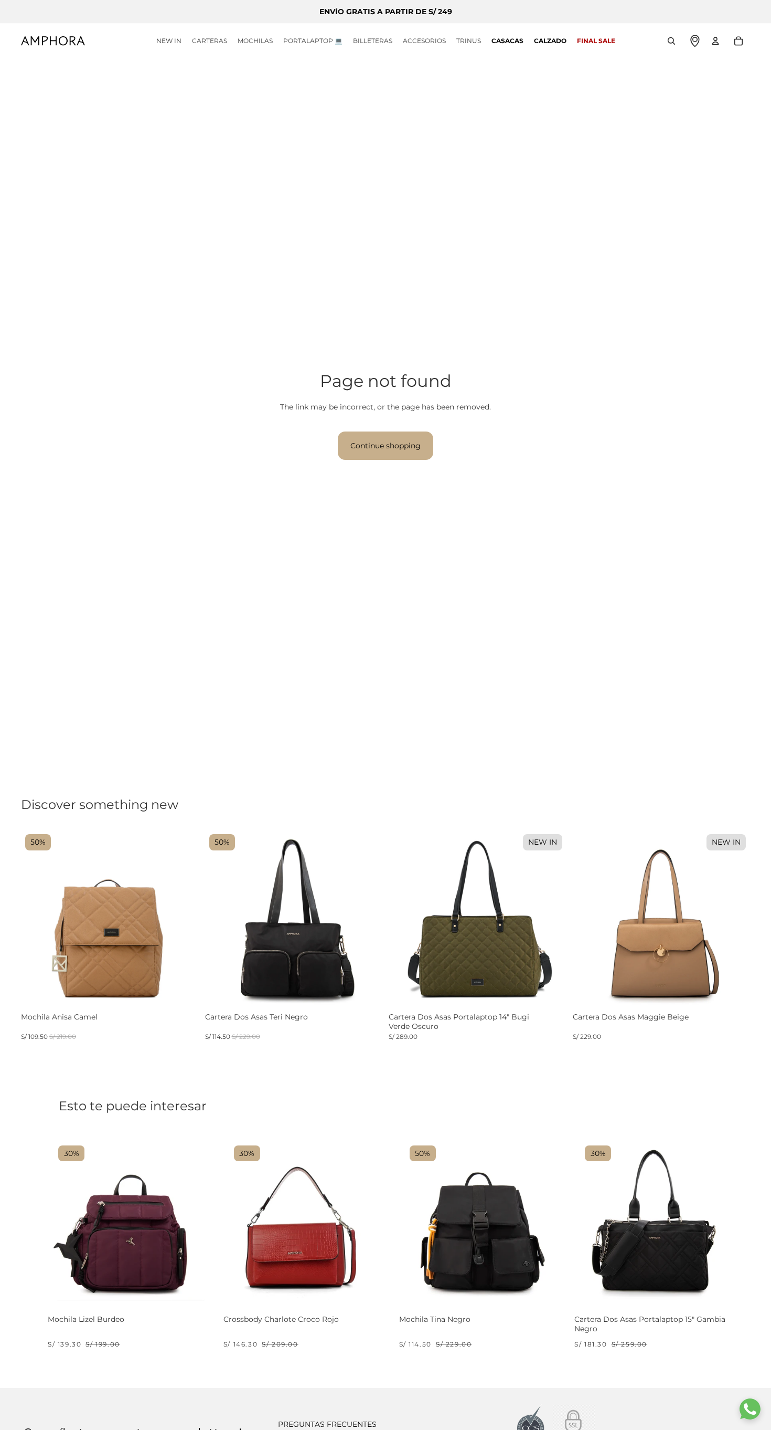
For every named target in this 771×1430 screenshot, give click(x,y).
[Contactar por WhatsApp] (750, 1409)
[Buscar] (671, 40)
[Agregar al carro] (195, 1287)
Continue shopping (385, 445)
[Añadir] (189, 998)
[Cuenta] (715, 40)
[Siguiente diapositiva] (183, 919)
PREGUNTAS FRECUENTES (327, 1424)
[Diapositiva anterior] (36, 919)
